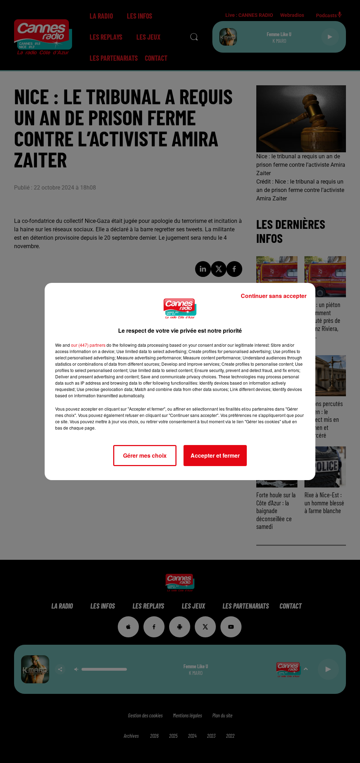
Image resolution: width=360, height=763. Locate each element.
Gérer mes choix (145, 455)
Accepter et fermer (215, 455)
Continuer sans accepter (274, 296)
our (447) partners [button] (88, 345)
